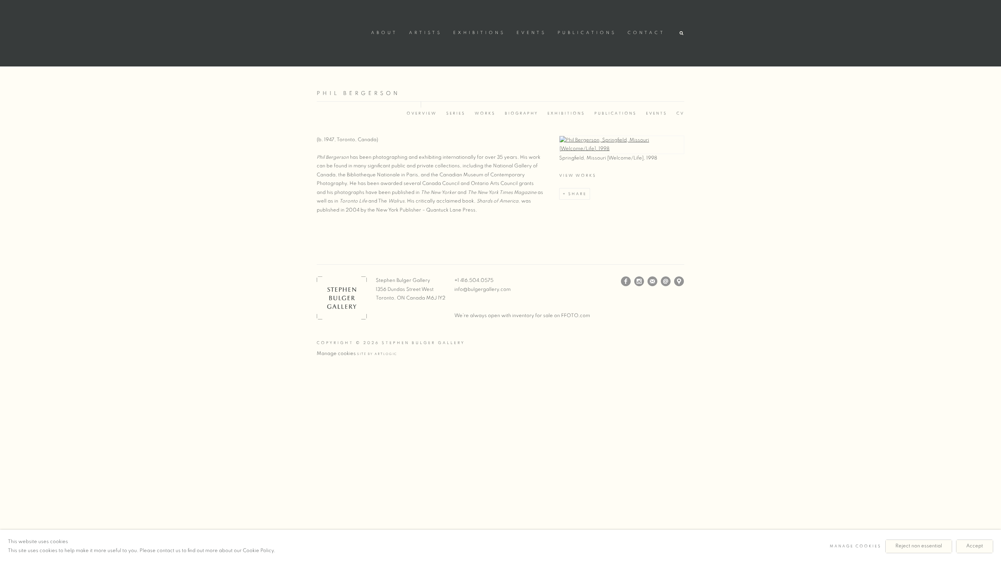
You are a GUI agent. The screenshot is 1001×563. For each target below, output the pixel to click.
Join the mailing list (653, 281)
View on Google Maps (679, 281)
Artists (425, 33)
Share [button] (577, 194)
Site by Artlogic (377, 354)
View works (577, 176)
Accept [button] (974, 546)
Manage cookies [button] (336, 353)
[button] (682, 33)
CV (680, 113)
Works (485, 113)
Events (531, 33)
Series (455, 113)
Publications (587, 33)
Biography (521, 113)
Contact (646, 33)
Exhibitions (479, 33)
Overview (422, 113)
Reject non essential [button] (918, 546)
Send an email (666, 281)
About (384, 33)
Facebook (626, 281)
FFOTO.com (575, 315)
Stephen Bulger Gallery (340, 32)
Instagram (639, 281)
